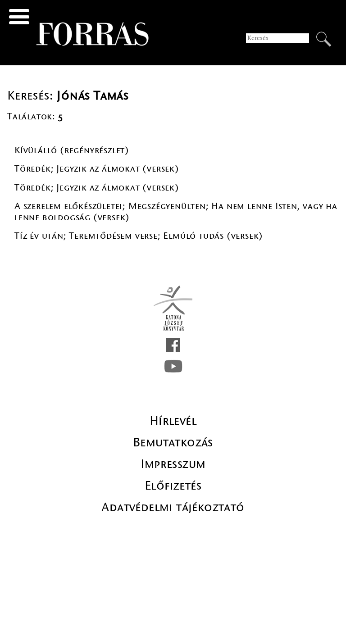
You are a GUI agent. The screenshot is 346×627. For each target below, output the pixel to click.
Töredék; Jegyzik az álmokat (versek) (96, 168)
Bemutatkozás (173, 442)
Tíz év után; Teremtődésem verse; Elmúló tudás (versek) (138, 235)
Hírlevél (173, 420)
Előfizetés (173, 485)
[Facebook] (173, 345)
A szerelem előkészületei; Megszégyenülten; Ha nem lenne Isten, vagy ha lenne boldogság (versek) (175, 211)
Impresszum (173, 464)
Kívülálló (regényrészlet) (71, 150)
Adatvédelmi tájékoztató (172, 507)
